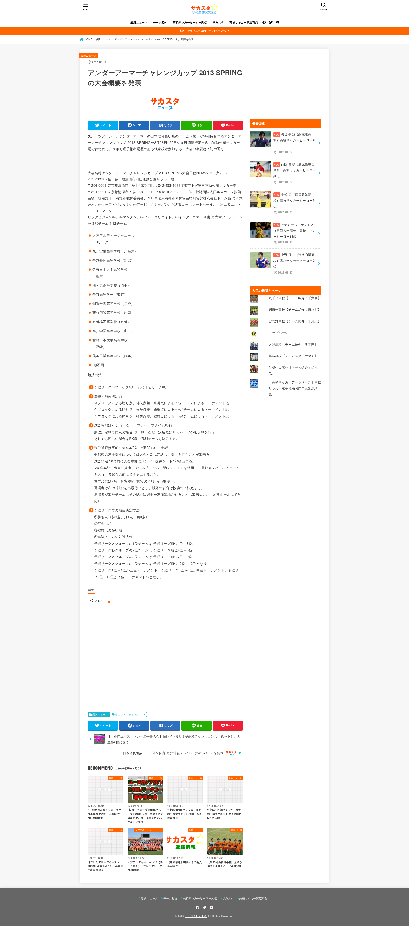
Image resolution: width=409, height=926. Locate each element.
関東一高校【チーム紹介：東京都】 (295, 309)
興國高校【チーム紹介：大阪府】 (293, 355)
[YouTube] (277, 22)
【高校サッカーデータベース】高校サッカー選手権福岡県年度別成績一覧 (295, 388)
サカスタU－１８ (196, 916)
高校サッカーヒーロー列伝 (190, 22)
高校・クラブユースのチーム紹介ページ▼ (204, 31)
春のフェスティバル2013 (130, 714)
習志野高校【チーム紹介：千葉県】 (295, 321)
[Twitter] (271, 22)
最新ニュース (138, 22)
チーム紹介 (160, 22)
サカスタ (218, 22)
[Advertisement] (165, 655)
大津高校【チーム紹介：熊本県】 (293, 344)
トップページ (278, 332)
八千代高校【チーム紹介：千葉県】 (295, 298)
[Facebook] (264, 22)
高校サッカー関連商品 (243, 22)
